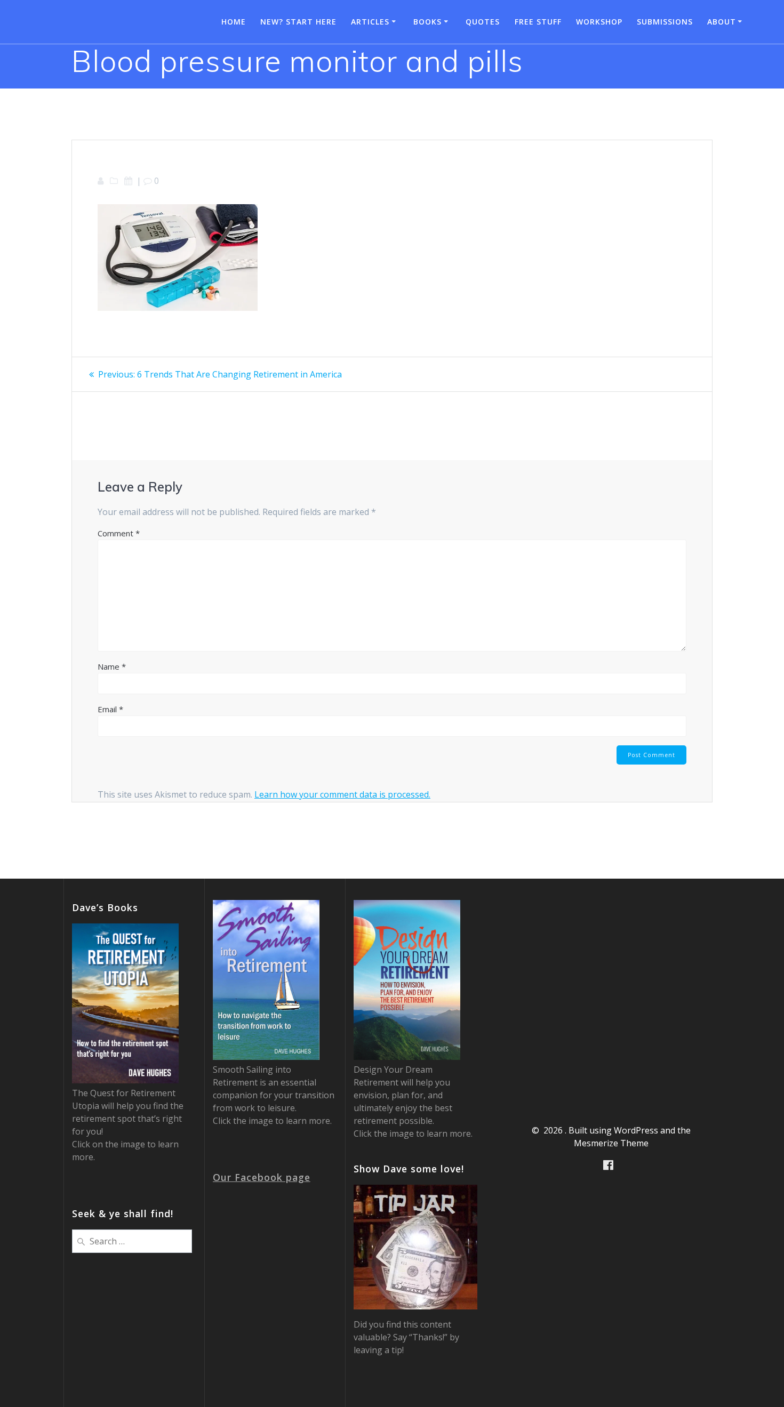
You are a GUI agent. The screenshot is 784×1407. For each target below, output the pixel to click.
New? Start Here (298, 22)
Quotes (483, 22)
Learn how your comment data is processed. (342, 794)
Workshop (599, 22)
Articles (370, 22)
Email (110, 709)
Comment (119, 533)
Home (233, 22)
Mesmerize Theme (611, 1143)
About (721, 22)
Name (112, 666)
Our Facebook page (261, 1177)
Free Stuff (538, 22)
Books (427, 22)
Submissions (665, 22)
